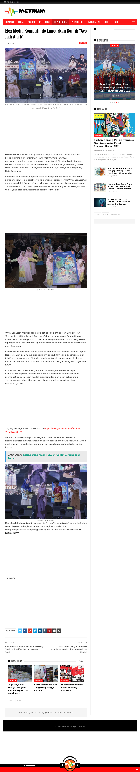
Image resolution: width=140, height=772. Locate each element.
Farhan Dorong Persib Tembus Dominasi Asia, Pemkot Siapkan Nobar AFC (114, 143)
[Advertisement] (46, 133)
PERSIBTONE (78, 22)
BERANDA (9, 22)
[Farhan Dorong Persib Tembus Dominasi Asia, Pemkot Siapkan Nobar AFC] (114, 125)
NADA (21, 22)
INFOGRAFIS (94, 22)
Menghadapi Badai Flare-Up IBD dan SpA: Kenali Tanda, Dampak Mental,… (120, 186)
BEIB (106, 22)
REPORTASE (59, 22)
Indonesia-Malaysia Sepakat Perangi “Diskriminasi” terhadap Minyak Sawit (24, 649)
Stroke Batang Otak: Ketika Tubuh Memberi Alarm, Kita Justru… (118, 201)
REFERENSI (44, 22)
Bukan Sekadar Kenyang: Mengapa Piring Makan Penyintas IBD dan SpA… (119, 170)
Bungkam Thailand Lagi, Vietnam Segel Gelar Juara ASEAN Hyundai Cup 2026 (114, 87)
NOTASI (31, 22)
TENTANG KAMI (13, 2)
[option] (114, 72)
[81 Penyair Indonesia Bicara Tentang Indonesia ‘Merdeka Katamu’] (72, 673)
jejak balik (48, 712)
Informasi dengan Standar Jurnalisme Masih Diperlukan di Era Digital (68, 649)
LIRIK (115, 22)
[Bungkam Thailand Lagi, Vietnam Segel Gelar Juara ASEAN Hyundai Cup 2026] (114, 72)
